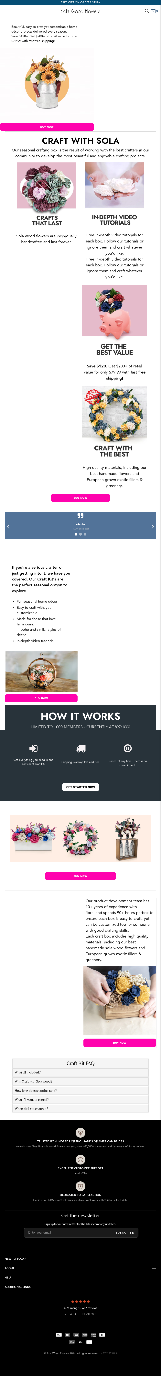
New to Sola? (15, 1259)
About (9, 1268)
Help (8, 1278)
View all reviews (81, 1314)
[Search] (147, 10)
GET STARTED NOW (80, 787)
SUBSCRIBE (125, 1232)
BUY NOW (47, 126)
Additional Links (18, 1287)
